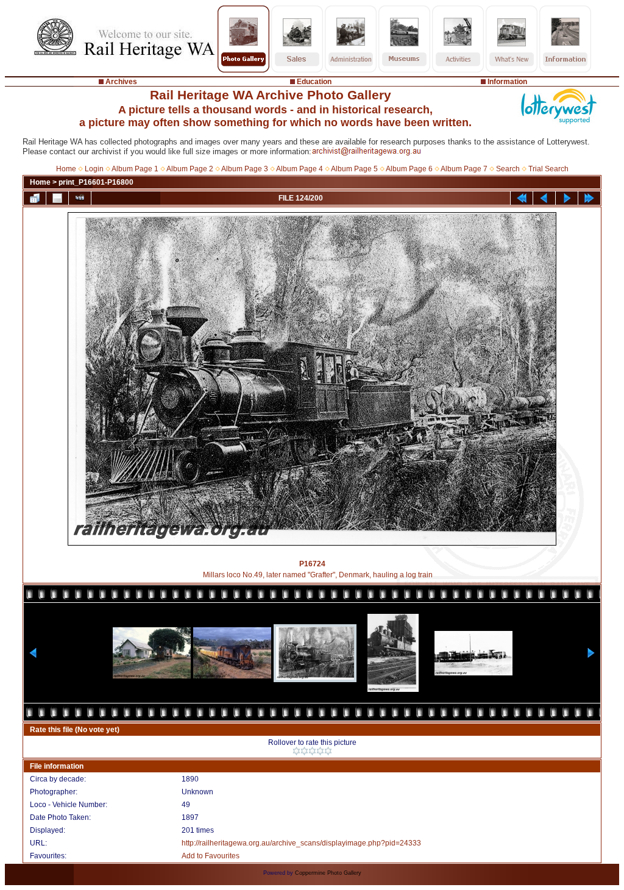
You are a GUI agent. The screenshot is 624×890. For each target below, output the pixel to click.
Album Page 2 (189, 169)
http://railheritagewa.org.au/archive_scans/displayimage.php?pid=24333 (301, 843)
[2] (304, 751)
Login (94, 169)
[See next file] (567, 198)
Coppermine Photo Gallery (328, 873)
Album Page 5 (354, 169)
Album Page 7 (464, 169)
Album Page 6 (409, 169)
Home (66, 169)
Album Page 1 (135, 169)
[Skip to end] (589, 198)
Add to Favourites (210, 856)
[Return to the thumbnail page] (35, 198)
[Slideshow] (80, 198)
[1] (296, 751)
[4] (320, 751)
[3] (312, 751)
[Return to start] (522, 198)
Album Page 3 (244, 169)
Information (507, 81)
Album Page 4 (299, 169)
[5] (328, 751)
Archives (121, 81)
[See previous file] (544, 198)
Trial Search (548, 169)
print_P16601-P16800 (95, 182)
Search (508, 169)
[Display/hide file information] (57, 198)
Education (314, 81)
